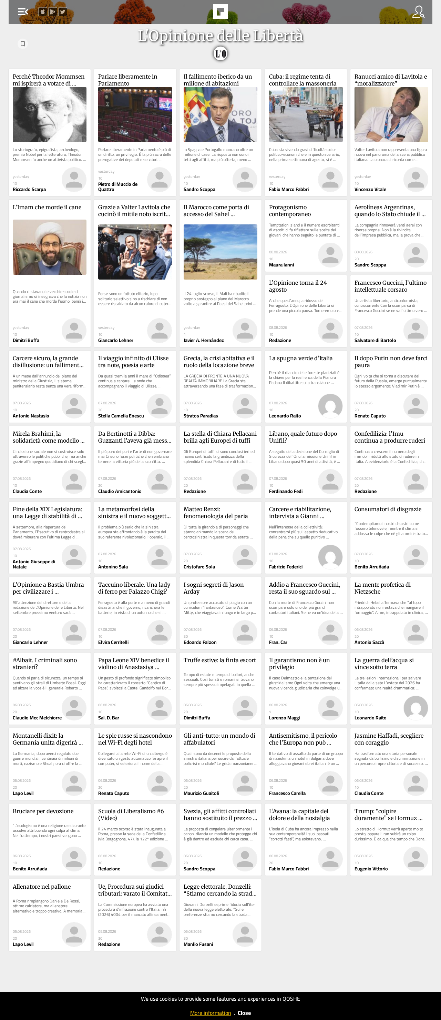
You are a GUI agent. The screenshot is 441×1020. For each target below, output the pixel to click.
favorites (201, 14)
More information (210, 1013)
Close (244, 1013)
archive (238, 14)
